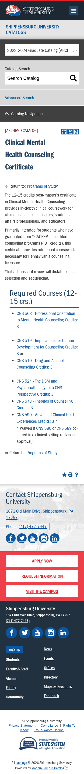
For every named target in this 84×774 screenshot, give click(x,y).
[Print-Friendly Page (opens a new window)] (70, 131)
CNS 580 (43, 428)
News (48, 648)
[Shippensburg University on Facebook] (11, 538)
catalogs (21, 762)
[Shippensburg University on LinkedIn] (55, 538)
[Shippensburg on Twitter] (24, 632)
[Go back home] (30, 10)
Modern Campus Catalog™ (50, 768)
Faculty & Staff (17, 669)
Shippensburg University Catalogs (32, 30)
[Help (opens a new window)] (76, 131)
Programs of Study (42, 186)
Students (13, 659)
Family (11, 687)
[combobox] (42, 50)
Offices (49, 667)
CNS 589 (64, 428)
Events (49, 658)
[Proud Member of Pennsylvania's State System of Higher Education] (42, 743)
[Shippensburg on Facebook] (11, 632)
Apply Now (42, 561)
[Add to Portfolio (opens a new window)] (63, 131)
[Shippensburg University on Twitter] (22, 538)
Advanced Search (19, 97)
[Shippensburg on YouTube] (37, 632)
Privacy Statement (22, 725)
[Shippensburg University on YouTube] (33, 538)
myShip (14, 649)
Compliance (49, 725)
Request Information (42, 576)
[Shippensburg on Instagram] (50, 632)
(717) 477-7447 (33, 526)
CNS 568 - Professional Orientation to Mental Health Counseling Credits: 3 (47, 319)
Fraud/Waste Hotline (49, 730)
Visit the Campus (42, 591)
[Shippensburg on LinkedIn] (63, 632)
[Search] (73, 78)
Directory (50, 677)
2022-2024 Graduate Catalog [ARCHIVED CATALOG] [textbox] (43, 50)
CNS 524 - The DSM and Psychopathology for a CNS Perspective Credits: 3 (39, 387)
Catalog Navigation (27, 113)
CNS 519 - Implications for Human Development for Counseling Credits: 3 (47, 346)
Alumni (11, 678)
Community (14, 697)
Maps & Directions (58, 686)
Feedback (51, 695)
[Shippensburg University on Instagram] (44, 538)
